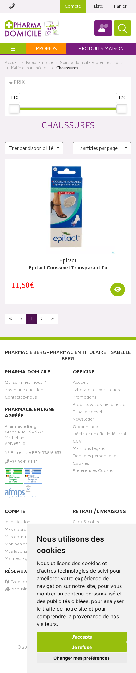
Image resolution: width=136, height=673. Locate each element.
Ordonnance (85, 428)
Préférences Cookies (93, 472)
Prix (19, 82)
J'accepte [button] (81, 636)
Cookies (81, 464)
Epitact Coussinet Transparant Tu (68, 268)
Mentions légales (90, 449)
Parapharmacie (39, 63)
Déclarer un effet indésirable (101, 435)
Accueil (12, 63)
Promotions (84, 398)
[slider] (14, 108)
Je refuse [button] (82, 647)
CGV (77, 442)
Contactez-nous (21, 398)
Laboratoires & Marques (96, 391)
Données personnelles (96, 457)
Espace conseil (88, 413)
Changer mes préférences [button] (81, 658)
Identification (17, 523)
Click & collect (87, 523)
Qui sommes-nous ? (25, 383)
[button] (34, 148)
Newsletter (83, 420)
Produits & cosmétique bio (99, 405)
